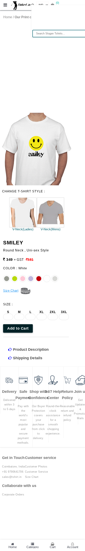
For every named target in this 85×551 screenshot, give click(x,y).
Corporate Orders (13, 494)
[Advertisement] (42, 64)
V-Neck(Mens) (50, 229)
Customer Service (36, 471)
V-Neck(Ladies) (22, 229)
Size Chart (32, 476)
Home (7, 17)
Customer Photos (36, 466)
